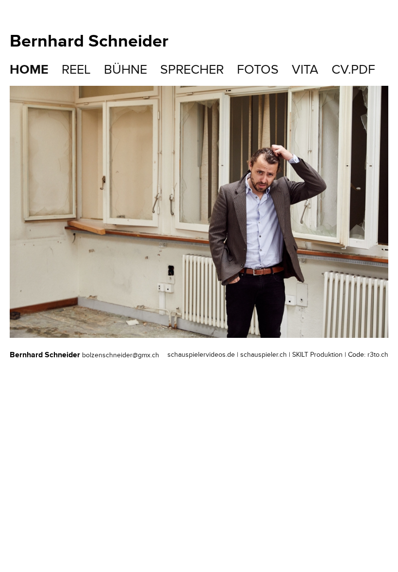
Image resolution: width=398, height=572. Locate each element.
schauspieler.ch (263, 354)
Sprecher (192, 70)
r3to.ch (377, 354)
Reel (76, 70)
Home (29, 70)
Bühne (125, 70)
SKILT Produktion (317, 354)
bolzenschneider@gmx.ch (120, 355)
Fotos (258, 70)
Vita (305, 70)
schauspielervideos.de (201, 354)
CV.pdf (353, 70)
